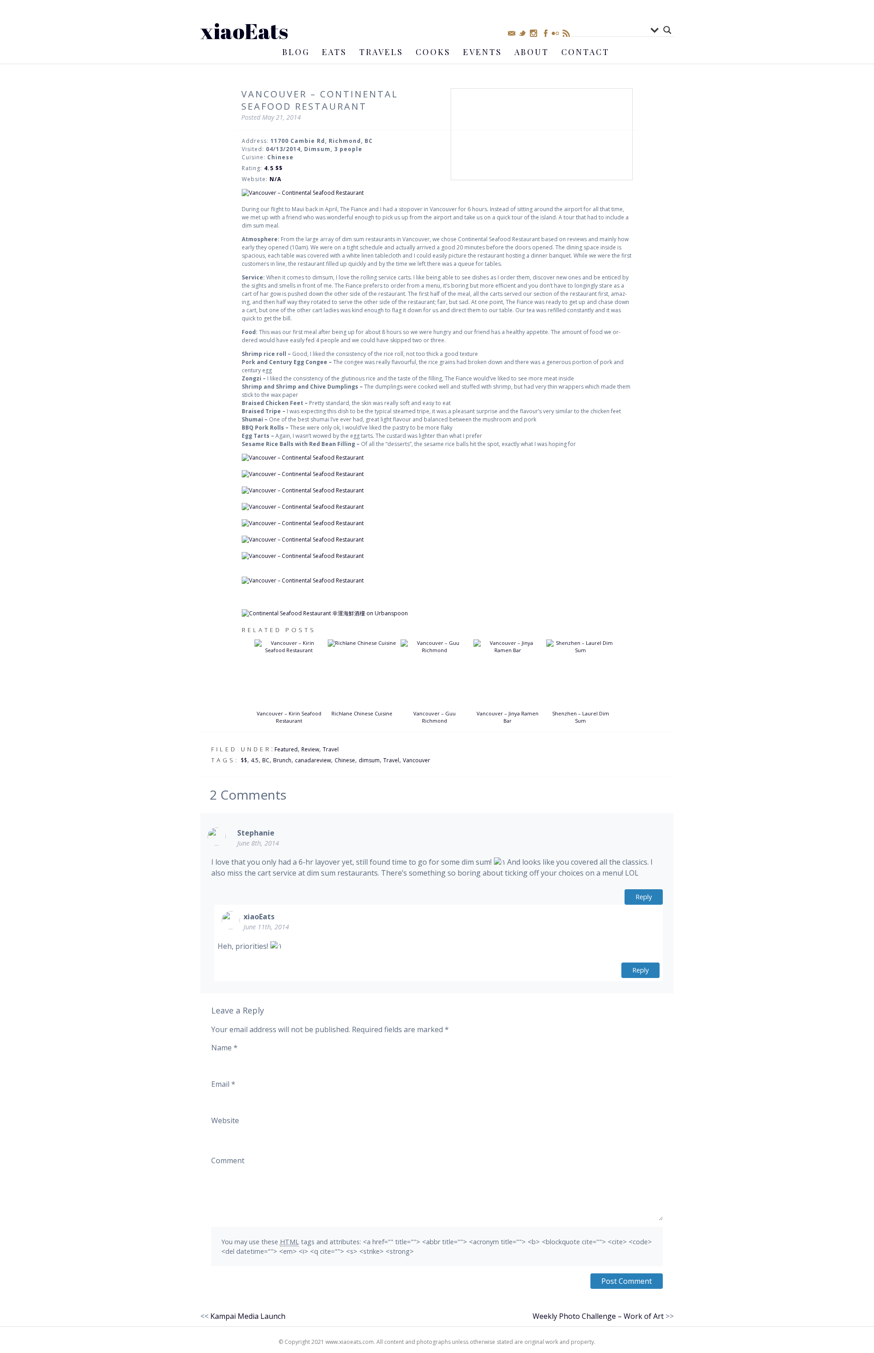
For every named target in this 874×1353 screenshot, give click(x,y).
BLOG (296, 51)
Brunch (282, 760)
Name (224, 1048)
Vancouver (416, 760)
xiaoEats (244, 31)
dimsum (369, 760)
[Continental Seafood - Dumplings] (437, 507)
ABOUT (531, 51)
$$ (244, 760)
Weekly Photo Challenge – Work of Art (598, 1316)
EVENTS (482, 51)
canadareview (313, 760)
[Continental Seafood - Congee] (437, 458)
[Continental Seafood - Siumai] (437, 540)
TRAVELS (381, 51)
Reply (643, 896)
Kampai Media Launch (247, 1316)
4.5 (255, 760)
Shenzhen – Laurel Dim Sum (580, 717)
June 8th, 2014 (258, 843)
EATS (334, 51)
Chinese (345, 760)
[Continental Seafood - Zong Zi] (437, 474)
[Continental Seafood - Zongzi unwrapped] (437, 490)
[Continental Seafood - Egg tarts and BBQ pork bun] (437, 556)
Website (225, 1120)
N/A (275, 179)
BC (265, 760)
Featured (286, 749)
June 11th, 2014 (266, 926)
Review (310, 749)
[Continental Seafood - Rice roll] (437, 193)
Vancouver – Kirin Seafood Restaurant (289, 717)
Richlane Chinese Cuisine (361, 713)
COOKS (433, 51)
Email (223, 1084)
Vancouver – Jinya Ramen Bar (508, 717)
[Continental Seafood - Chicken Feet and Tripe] (437, 523)
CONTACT (585, 51)
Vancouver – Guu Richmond (434, 717)
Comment (227, 1160)
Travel (331, 749)
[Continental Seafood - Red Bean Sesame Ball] (437, 581)
